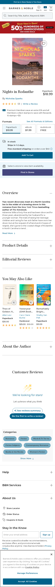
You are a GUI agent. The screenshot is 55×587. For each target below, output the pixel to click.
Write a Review (30, 104)
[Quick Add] (14, 302)
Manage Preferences (27, 573)
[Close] (51, 554)
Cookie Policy (32, 567)
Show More (25, 458)
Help (5, 472)
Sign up (46, 534)
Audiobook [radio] (45, 129)
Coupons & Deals (14, 520)
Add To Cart (27, 155)
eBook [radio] (28, 129)
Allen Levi (6, 315)
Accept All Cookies (27, 581)
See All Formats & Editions (40, 121)
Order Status (13, 514)
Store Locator (13, 508)
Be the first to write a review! (27, 416)
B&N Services (11, 485)
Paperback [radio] (11, 129)
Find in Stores (27, 172)
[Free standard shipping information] (51, 149)
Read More (7, 233)
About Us (9, 498)
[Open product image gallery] (27, 61)
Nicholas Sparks (14, 98)
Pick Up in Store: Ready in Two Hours (27, 2)
